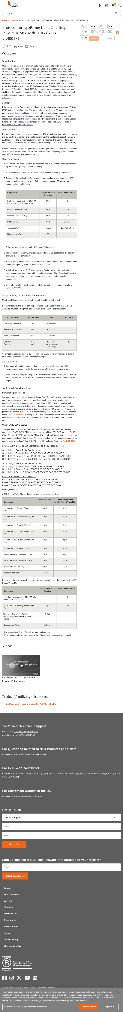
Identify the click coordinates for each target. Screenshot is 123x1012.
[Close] (118, 992)
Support (8, 888)
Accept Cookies (88, 1007)
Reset (109, 38)
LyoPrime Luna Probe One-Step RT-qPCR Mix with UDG (31, 704)
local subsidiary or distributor (30, 796)
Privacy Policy (62, 1001)
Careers (8, 901)
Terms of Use (11, 913)
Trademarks (10, 920)
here (30, 438)
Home (4, 20)
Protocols (14, 20)
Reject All (109, 1007)
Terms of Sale (11, 926)
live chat (78, 773)
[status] (12, 665)
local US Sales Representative (31, 754)
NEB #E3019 (69, 441)
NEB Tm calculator (16, 415)
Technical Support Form (26, 731)
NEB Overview (11, 894)
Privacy (8, 933)
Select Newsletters (15, 876)
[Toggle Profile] (119, 5)
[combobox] (57, 13)
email (45, 773)
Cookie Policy (11, 939)
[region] (61, 1000)
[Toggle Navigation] (4, 6)
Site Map (8, 907)
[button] (116, 13)
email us (6, 735)
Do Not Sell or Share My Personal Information (26, 1007)
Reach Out (14, 844)
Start (94, 38)
